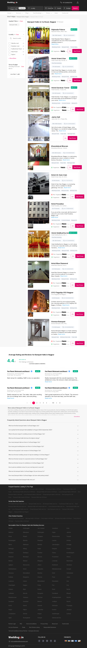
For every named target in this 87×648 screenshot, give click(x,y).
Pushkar (39, 552)
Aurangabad (26, 618)
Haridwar (69, 565)
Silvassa (11, 573)
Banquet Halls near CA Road (39, 497)
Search (75, 8)
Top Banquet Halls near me (66, 503)
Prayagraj (69, 605)
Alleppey (40, 561)
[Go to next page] (56, 403)
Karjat (39, 548)
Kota (68, 528)
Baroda (25, 593)
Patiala (69, 548)
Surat (53, 589)
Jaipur (68, 577)
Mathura (10, 532)
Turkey (54, 552)
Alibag (25, 548)
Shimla (25, 613)
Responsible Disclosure (50, 627)
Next (47, 38)
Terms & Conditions (31, 623)
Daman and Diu (56, 618)
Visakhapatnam (56, 597)
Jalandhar (40, 609)
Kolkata (10, 577)
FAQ (21, 623)
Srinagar (69, 544)
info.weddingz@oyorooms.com (19, 641)
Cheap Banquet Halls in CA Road (51, 494)
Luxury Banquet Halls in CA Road (67, 492)
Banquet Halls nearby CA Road (21, 497)
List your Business (13, 627)
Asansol (10, 557)
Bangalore (26, 577)
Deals (56, 13)
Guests (59, 8)
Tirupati (69, 536)
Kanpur (39, 589)
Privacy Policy (44, 623)
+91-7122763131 (68, 180)
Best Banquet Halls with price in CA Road (24, 492)
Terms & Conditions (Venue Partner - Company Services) (23, 631)
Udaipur (10, 589)
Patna (39, 585)
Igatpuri (10, 565)
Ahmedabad (41, 581)
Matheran (26, 544)
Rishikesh (55, 565)
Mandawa (26, 532)
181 (53, 403)
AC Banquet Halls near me (50, 503)
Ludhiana (11, 593)
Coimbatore (11, 613)
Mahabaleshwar (56, 569)
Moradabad (26, 573)
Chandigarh (11, 585)
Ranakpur (25, 552)
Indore (25, 581)
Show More (77, 416)
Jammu (69, 532)
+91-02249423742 (68, 298)
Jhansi (39, 565)
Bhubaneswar (12, 597)
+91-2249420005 (70, 123)
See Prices (77, 51)
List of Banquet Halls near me (20, 509)
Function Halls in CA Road (22, 521)
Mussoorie (26, 565)
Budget (68, 8)
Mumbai (39, 573)
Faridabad (55, 593)
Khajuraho (40, 569)
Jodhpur (54, 601)
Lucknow (11, 581)
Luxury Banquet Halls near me (56, 506)
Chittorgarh (26, 528)
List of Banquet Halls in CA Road (32, 494)
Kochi (10, 605)
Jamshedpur (55, 544)
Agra (24, 589)
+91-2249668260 (69, 240)
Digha (53, 532)
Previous (30, 38)
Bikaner (25, 561)
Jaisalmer (55, 528)
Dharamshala (56, 536)
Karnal (25, 605)
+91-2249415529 (68, 66)
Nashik (69, 597)
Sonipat (69, 569)
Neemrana (70, 561)
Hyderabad (70, 573)
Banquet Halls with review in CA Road (47, 492)
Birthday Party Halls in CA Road (63, 518)
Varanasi (25, 597)
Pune (53, 577)
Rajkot (25, 609)
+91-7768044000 (68, 208)
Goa (68, 581)
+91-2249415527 (69, 93)
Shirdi (24, 569)
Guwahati (11, 601)
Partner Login (12, 623)
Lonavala (54, 561)
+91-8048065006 (69, 152)
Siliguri (39, 613)
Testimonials (65, 623)
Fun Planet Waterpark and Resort (18, 371)
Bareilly (25, 540)
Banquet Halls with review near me (37, 506)
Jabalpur (69, 609)
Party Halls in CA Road (47, 518)
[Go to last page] (59, 403)
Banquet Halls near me (35, 503)
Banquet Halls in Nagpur (23, 16)
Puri (53, 585)
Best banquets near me (54, 509)
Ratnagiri (11, 548)
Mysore (39, 557)
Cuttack (69, 613)
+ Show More (12, 58)
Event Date (50, 8)
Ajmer (10, 544)
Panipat (39, 618)
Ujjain (10, 618)
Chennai (39, 577)
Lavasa (54, 540)
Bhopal (69, 593)
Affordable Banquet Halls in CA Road (18, 489)
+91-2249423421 (68, 269)
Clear (21, 21)
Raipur (10, 609)
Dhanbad (40, 540)
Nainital (39, 544)
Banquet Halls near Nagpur (21, 512)
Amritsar (39, 597)
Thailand (10, 552)
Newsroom (55, 623)
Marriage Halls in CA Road (32, 518)
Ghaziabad (55, 581)
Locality (33, 8)
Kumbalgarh (11, 540)
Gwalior (54, 609)
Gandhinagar (55, 613)
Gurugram (40, 593)
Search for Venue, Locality (14, 7)
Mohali (10, 561)
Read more (54, 44)
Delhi (53, 573)
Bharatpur (26, 557)
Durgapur (40, 536)
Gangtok (54, 548)
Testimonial (65, 13)
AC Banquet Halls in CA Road (53, 489)
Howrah (39, 605)
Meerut (39, 601)
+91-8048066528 (68, 327)
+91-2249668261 (70, 35)
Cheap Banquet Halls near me (38, 509)
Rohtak (10, 528)
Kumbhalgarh (70, 552)
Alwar (10, 536)
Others (69, 557)
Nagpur (25, 585)
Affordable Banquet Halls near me (17, 503)
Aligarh (25, 536)
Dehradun (55, 605)
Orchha (69, 540)
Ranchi (68, 601)
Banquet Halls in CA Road (37, 489)
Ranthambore (12, 569)
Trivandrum (55, 557)
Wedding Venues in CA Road (16, 518)
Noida (68, 589)
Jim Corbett (40, 528)
